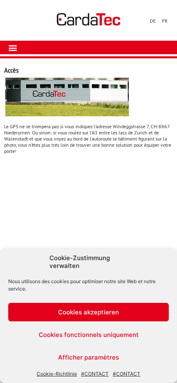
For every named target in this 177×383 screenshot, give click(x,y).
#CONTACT (95, 374)
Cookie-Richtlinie (57, 374)
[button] (12, 47)
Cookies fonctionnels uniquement (89, 335)
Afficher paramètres (88, 357)
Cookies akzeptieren (88, 312)
